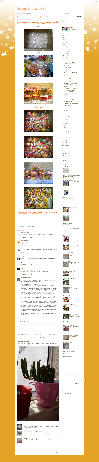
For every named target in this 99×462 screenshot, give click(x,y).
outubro (66, 51)
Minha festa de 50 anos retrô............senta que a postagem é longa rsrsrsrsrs (74, 315)
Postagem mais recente (23, 334)
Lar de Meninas (66, 334)
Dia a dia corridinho (67, 295)
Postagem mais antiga (53, 334)
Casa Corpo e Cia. (67, 235)
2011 (64, 44)
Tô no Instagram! (72, 236)
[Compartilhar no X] (30, 226)
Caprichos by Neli (67, 188)
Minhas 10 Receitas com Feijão (69, 177)
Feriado (65, 69)
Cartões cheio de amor (73, 343)
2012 (64, 42)
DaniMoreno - (66, 160)
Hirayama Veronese (67, 356)
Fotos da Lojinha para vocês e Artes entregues (33, 431)
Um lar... (65, 197)
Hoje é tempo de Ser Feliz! (69, 325)
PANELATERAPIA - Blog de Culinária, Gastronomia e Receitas (71, 176)
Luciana (22, 240)
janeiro (66, 116)
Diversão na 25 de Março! (74, 326)
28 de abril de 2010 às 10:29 (26, 264)
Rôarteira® (65, 313)
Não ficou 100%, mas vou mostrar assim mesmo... (70, 79)
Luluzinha (23, 247)
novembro (67, 49)
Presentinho (66, 107)
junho (66, 55)
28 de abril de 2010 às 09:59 (26, 245)
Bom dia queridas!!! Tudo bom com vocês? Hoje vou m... (70, 76)
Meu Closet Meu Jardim (68, 351)
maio (66, 57)
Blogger (55, 452)
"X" (65, 108)
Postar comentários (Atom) (40, 337)
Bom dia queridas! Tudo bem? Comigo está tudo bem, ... (70, 73)
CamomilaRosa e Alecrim (69, 180)
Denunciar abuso (66, 145)
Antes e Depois (67, 67)
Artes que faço (65, 125)
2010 (64, 46)
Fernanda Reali (66, 206)
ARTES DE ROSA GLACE (69, 278)
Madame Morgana (67, 321)
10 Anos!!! (71, 198)
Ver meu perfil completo (73, 29)
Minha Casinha (65, 134)
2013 (64, 41)
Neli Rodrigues (24, 277)
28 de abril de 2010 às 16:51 (26, 274)
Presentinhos (64, 138)
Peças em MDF (65, 136)
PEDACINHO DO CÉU (68, 342)
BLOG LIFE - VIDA (67, 270)
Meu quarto (25, 424)
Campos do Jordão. (73, 279)
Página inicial (38, 334)
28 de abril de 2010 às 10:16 (26, 254)
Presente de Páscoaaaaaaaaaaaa (71, 103)
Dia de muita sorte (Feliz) (69, 99)
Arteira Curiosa (30, 8)
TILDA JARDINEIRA (73, 288)
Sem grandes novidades (69, 97)
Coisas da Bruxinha (67, 223)
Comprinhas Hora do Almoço (70, 81)
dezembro (67, 48)
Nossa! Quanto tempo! (23, 341)
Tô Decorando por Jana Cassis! (70, 214)
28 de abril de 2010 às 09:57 (26, 237)
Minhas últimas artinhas (69, 60)
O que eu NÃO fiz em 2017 (74, 228)
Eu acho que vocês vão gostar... (71, 88)
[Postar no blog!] (29, 226)
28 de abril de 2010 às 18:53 (26, 318)
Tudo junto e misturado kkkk (70, 71)
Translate (77, 383)
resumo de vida (66, 224)
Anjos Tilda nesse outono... (74, 181)
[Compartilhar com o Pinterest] (33, 226)
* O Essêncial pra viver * (68, 304)
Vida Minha (64, 142)
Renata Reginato (24, 232)
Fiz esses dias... (67, 96)
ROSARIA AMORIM (67, 287)
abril (66, 59)
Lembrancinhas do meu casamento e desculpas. (70, 63)
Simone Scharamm (25, 267)
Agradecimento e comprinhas (70, 110)
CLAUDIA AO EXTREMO (68, 252)
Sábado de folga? (67, 65)
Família (63, 129)
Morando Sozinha (67, 155)
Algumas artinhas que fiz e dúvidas (30, 438)
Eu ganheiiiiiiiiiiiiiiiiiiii (68, 101)
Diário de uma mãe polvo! (69, 353)
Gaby (22, 256)
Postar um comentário (23, 321)
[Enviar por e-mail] (28, 226)
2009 (64, 119)
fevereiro (66, 114)
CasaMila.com (66, 227)
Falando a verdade (67, 322)
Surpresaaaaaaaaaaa (68, 86)
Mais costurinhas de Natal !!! (74, 297)
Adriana (71, 27)
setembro (67, 53)
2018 (64, 37)
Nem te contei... (66, 244)
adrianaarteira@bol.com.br (70, 391)
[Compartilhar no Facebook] (32, 226)
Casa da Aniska (66, 261)
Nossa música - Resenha (74, 190)
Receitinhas (64, 140)
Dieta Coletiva (65, 127)
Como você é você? (73, 207)
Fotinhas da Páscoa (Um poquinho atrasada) (69, 91)
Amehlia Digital (66, 166)
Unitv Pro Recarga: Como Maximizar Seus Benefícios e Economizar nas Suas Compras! (71, 163)
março (66, 113)
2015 (64, 39)
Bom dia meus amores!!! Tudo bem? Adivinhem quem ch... (70, 84)
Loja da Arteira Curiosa (66, 131)
